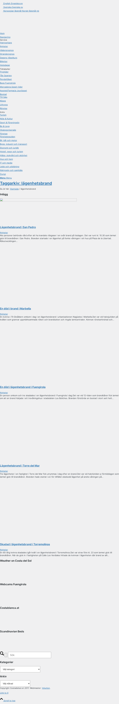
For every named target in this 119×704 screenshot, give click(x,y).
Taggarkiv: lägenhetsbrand (26, 183)
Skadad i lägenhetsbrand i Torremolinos (25, 544)
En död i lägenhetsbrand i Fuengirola (23, 387)
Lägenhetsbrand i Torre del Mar (20, 465)
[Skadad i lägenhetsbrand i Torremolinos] (38, 479)
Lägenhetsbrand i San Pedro (18, 227)
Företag (3, 133)
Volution (46, 688)
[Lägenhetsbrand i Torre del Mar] (38, 401)
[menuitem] (59, 33)
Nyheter (4, 232)
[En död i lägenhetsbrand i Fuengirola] (38, 322)
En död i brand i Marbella (15, 308)
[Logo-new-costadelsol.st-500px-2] (23, 16)
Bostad (3, 94)
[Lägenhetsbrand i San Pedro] (38, 199)
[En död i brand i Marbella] (38, 244)
